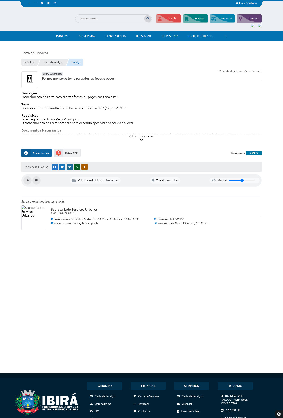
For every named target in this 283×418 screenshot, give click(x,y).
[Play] (27, 180)
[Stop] (36, 180)
